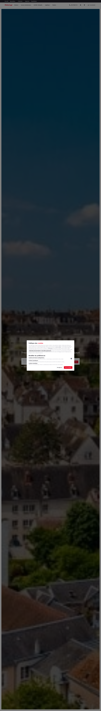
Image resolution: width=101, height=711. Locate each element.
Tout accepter (68, 367)
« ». (40, 350)
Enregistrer (59, 367)
